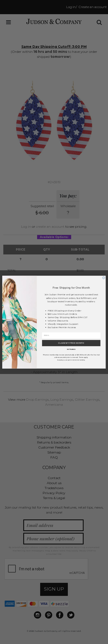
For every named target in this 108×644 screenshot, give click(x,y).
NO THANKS (71, 349)
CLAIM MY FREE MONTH (71, 343)
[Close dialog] (103, 277)
